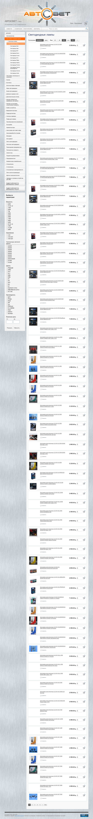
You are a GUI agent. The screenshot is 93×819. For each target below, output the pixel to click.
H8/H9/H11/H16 (12, 288)
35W (9, 213)
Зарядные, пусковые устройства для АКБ (14, 179)
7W (9, 211)
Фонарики (9, 136)
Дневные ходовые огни (12, 94)
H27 (9, 282)
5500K (10, 248)
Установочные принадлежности (14, 169)
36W (9, 220)
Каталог (8, 33)
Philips (10, 299)
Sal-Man (10, 313)
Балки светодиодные (11, 91)
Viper (9, 310)
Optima (10, 312)
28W (9, 229)
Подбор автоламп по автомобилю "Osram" (12, 184)
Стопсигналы (9, 167)
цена (46, 40)
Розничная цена (11, 317)
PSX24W (10, 268)
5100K (10, 262)
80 (64, 40)
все (68, 40)
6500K (10, 257)
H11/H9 (10, 291)
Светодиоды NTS (14, 57)
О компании (18, 29)
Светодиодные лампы (13, 43)
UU (9, 304)
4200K (10, 246)
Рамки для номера (11, 119)
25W (9, 209)
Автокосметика (10, 36)
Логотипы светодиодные (12, 144)
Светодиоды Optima (14, 62)
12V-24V (10, 237)
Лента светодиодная (11, 141)
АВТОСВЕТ (11, 21)
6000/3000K (11, 259)
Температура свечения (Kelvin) (13, 243)
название (39, 40)
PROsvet (10, 306)
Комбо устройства (11, 107)
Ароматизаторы (10, 127)
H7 (9, 286)
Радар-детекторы (11, 113)
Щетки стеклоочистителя (12, 175)
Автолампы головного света (13, 38)
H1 (9, 279)
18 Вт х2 (10, 206)
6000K (10, 255)
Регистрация (78, 23)
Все (46, 804)
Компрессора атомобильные (13, 161)
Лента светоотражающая (13, 172)
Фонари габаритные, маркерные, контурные (12, 100)
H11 (9, 273)
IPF (9, 302)
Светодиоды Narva (14, 53)
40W (9, 222)
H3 (9, 281)
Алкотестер (9, 153)
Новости (9, 29)
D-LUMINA (11, 308)
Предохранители (10, 158)
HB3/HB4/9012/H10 (13, 290)
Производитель (10, 295)
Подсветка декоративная (12, 155)
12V (9, 235)
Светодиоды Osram (14, 55)
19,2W (10, 228)
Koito (9, 301)
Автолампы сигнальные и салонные (13, 76)
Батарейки (9, 124)
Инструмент (9, 138)
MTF (9, 297)
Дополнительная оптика (12, 96)
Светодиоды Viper (14, 48)
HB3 (9, 275)
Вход (71, 23)
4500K (10, 251)
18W (9, 226)
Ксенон (8, 80)
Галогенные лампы (12, 41)
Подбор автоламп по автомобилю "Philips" (12, 189)
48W (9, 217)
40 (59, 40)
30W (9, 215)
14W (9, 218)
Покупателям (28, 29)
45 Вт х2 (10, 224)
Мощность (9, 202)
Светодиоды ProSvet (15, 65)
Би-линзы (8, 82)
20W (9, 204)
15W (9, 208)
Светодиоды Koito (14, 46)
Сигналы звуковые (11, 116)
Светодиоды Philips (14, 60)
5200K (10, 250)
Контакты (37, 29)
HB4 (9, 277)
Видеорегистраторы (11, 110)
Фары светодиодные (11, 88)
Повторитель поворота (12, 150)
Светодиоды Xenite (14, 73)
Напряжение (10, 233)
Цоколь (8, 265)
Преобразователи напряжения (14, 122)
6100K (10, 260)
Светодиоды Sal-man (15, 70)
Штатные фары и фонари (13, 85)
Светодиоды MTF (14, 50)
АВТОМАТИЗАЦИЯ (19, 815)
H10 (9, 271)
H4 (9, 284)
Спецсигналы (9, 164)
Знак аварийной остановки (13, 133)
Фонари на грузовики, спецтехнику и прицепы (12, 104)
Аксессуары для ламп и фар (13, 130)
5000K (10, 253)
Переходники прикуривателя (13, 147)
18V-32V (10, 239)
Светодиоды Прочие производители (15, 68)
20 (55, 40)
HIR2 (9, 270)
